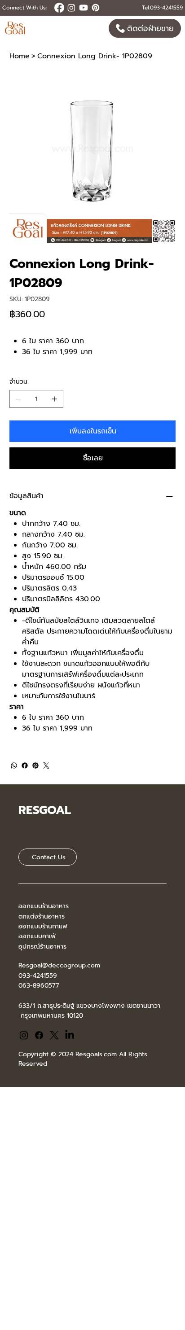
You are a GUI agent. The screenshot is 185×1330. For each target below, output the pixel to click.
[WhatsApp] (13, 765)
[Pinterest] (35, 765)
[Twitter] (46, 765)
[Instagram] (23, 1035)
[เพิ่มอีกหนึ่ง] (54, 399)
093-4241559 (37, 975)
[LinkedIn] (69, 1035)
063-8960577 (38, 985)
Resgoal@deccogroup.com (59, 965)
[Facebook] (24, 765)
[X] (54, 1035)
